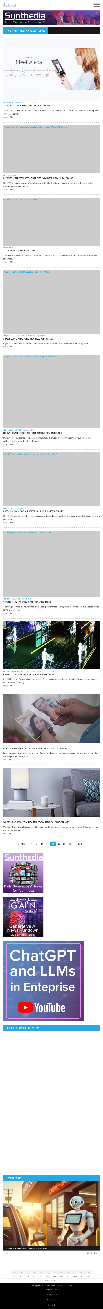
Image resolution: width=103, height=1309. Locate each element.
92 (42, 844)
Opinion (42, 336)
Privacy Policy (51, 1295)
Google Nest (31, 336)
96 (64, 844)
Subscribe (51, 1300)
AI (4, 175)
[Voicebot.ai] (39, 4)
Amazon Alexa (21, 103)
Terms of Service (52, 1289)
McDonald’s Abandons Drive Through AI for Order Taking (26, 1248)
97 (70, 844)
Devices (33, 103)
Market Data (48, 671)
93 (47, 844)
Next (80, 844)
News (32, 430)
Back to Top (50, 1281)
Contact (51, 1305)
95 (59, 844)
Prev (23, 844)
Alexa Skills (8, 103)
